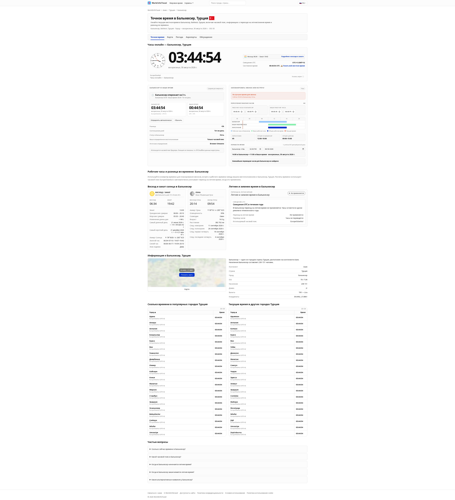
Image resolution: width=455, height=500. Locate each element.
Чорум (233, 371)
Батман (233, 329)
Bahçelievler (154, 414)
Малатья (153, 384)
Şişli (232, 420)
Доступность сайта (187, 493)
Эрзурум (153, 402)
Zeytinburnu (236, 432)
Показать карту (187, 275)
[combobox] (227, 3)
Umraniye (153, 432)
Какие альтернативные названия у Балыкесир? (172, 479)
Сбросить (178, 120)
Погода (179, 37)
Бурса (152, 341)
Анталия (153, 329)
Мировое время (176, 3)
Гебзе (232, 347)
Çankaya (153, 420)
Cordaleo (234, 396)
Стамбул (153, 396)
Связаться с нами (155, 493)
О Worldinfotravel (171, 493)
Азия (165, 10)
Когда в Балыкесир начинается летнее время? (172, 464)
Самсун (233, 365)
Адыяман (234, 316)
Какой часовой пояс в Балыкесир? (166, 457)
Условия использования (235, 493)
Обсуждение (206, 37)
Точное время (157, 37)
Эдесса (233, 377)
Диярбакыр (154, 359)
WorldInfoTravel (154, 10)
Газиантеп (154, 353)
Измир (152, 365)
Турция (172, 10)
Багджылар (154, 335)
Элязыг (233, 384)
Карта (170, 37)
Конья (152, 377)
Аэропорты (191, 37)
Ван (151, 347)
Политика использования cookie (260, 493)
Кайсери (153, 371)
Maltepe (234, 402)
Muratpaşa (235, 408)
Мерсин (153, 390)
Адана (152, 316)
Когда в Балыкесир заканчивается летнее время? (173, 472)
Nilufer (152, 426)
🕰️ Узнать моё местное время (293, 66)
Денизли (234, 353)
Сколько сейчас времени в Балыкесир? (169, 449)
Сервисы (188, 3)
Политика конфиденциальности (210, 493)
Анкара (152, 322)
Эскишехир (154, 408)
